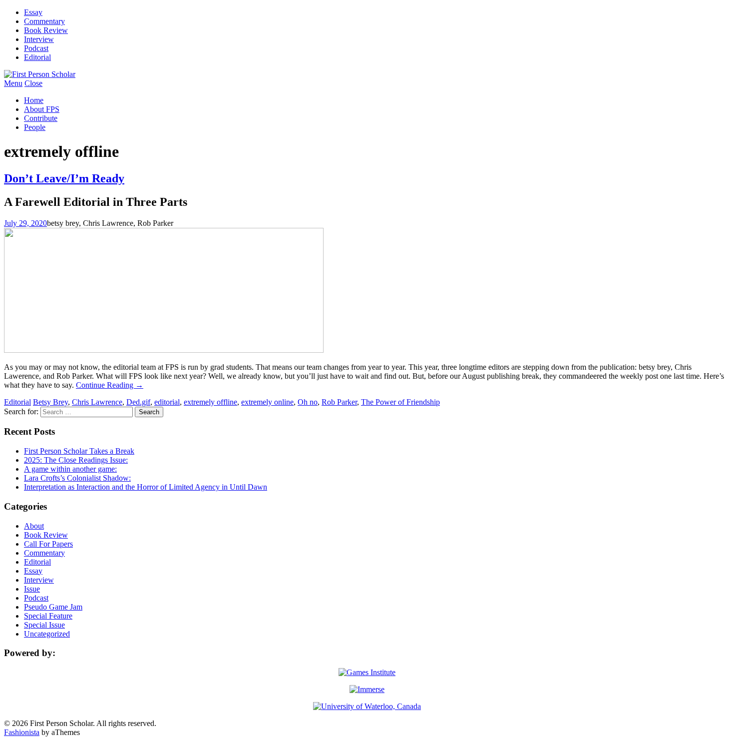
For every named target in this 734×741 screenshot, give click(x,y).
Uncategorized (47, 634)
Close (33, 83)
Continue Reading (109, 385)
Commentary (44, 21)
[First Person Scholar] (39, 74)
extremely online (267, 402)
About (34, 526)
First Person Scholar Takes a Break (79, 451)
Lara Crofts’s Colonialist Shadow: (77, 478)
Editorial (37, 57)
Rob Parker (339, 402)
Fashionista (21, 732)
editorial (167, 402)
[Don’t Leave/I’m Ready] (164, 350)
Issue (32, 589)
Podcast (36, 48)
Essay (33, 12)
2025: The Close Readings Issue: (76, 460)
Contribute (40, 118)
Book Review (46, 30)
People (34, 127)
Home (33, 100)
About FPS (41, 109)
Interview (39, 39)
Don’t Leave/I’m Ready (64, 178)
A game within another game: (70, 469)
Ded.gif (138, 402)
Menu (13, 83)
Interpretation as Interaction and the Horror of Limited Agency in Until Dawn (145, 487)
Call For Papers (48, 544)
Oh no (308, 402)
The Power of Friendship (400, 402)
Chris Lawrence (97, 402)
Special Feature (48, 616)
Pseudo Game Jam (53, 607)
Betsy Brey (50, 402)
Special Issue (44, 625)
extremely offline (210, 402)
